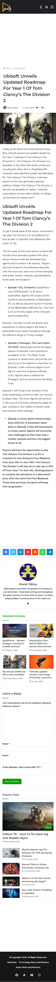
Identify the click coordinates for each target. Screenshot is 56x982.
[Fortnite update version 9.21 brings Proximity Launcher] (41, 662)
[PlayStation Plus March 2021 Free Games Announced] (41, 631)
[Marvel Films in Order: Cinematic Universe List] (11, 868)
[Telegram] (50, 552)
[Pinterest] (28, 552)
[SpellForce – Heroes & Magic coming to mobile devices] (14, 630)
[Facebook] (6, 552)
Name (6, 744)
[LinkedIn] (20, 552)
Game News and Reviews (28, 967)
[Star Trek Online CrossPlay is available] (11, 893)
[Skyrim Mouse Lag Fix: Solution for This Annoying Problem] (11, 853)
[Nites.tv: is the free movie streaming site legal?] (11, 881)
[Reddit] (35, 552)
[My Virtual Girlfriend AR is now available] (14, 662)
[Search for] (46, 8)
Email (6, 755)
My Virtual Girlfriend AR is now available (13, 673)
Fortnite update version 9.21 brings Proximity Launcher (40, 674)
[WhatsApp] (42, 552)
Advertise (12, 962)
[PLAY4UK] (9, 7)
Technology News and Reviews (34, 962)
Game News (20, 68)
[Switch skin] (41, 8)
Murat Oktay (12, 108)
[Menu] (52, 8)
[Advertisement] (28, 38)
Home (8, 68)
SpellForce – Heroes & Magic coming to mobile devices (13, 643)
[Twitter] (13, 552)
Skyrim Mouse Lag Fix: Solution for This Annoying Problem (37, 852)
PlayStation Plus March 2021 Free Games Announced (40, 643)
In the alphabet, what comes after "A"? (22, 767)
